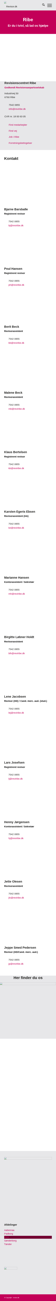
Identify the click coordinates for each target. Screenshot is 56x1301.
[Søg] (42, 5)
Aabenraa (9, 1230)
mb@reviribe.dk (16, 409)
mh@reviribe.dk (16, 594)
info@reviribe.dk (17, 109)
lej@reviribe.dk (16, 712)
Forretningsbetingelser (20, 143)
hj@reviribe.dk (15, 838)
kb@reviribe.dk (16, 468)
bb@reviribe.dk (16, 343)
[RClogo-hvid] (23, 5)
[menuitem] (42, 5)
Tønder (8, 1244)
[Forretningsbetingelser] (6, 143)
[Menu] (48, 5)
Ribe (6, 1237)
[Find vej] (6, 131)
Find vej (13, 131)
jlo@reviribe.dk (16, 897)
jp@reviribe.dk (15, 964)
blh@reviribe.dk (16, 653)
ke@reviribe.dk (16, 528)
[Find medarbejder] (6, 125)
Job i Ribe (14, 137)
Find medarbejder (18, 125)
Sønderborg (10, 1240)
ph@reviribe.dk (16, 285)
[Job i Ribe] (6, 137)
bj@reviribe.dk (15, 225)
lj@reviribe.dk (15, 778)
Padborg (8, 1233)
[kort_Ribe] (28, 1010)
